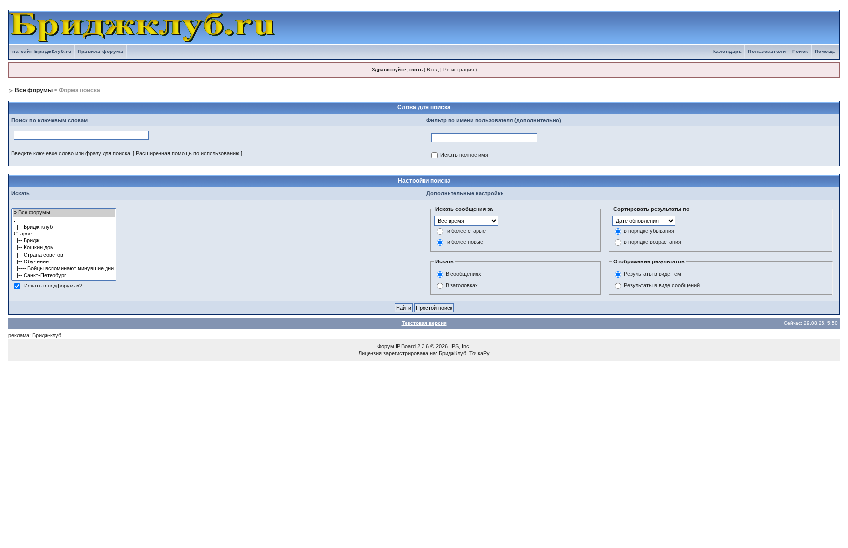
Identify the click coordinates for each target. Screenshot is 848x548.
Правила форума (100, 51)
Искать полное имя (464, 155)
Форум (385, 346)
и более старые (466, 231)
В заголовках (462, 285)
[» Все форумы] (64, 212)
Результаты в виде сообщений (662, 285)
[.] (64, 220)
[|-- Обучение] (64, 262)
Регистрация (458, 69)
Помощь (825, 51)
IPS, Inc (459, 346)
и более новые (465, 242)
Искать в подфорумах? (53, 286)
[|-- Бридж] (64, 240)
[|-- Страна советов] (64, 255)
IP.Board (406, 346)
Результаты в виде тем (652, 274)
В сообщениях (463, 274)
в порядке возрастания (652, 242)
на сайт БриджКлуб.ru (41, 51)
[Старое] (64, 234)
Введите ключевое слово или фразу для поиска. (71, 153)
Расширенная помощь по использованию (187, 153)
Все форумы (34, 90)
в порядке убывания (649, 231)
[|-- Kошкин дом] (64, 247)
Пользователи (767, 51)
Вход (433, 69)
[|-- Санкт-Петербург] (64, 275)
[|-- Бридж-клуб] (64, 227)
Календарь (727, 51)
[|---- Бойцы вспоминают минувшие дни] (64, 268)
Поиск (800, 51)
